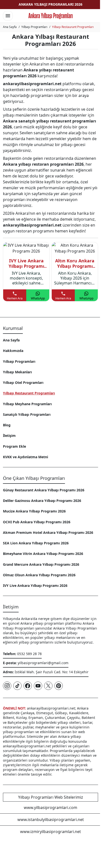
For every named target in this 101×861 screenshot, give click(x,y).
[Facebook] (28, 686)
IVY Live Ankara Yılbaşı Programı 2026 (35, 585)
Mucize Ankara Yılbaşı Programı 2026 (34, 511)
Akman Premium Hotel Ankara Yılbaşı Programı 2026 (48, 532)
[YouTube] (38, 686)
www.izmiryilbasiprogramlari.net (50, 831)
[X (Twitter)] (48, 686)
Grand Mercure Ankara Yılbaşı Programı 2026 (41, 564)
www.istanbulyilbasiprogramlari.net (50, 819)
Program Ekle (14, 446)
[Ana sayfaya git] (50, 16)
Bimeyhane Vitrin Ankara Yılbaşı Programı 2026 (43, 553)
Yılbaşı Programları (19, 361)
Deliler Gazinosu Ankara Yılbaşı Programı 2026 (42, 500)
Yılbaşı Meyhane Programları (27, 404)
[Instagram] (7, 686)
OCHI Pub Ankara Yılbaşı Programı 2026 (36, 522)
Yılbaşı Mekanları (17, 372)
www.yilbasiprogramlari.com (50, 807)
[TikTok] (17, 686)
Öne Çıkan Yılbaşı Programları (34, 478)
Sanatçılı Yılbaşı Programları (26, 414)
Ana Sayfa (11, 340)
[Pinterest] (58, 686)
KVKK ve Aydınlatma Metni (25, 457)
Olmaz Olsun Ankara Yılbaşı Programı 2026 (39, 575)
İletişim (9, 435)
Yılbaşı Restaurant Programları (29, 393)
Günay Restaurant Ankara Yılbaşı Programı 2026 (43, 490)
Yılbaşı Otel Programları (23, 382)
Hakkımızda (13, 350)
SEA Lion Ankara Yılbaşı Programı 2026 (36, 543)
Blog (7, 425)
